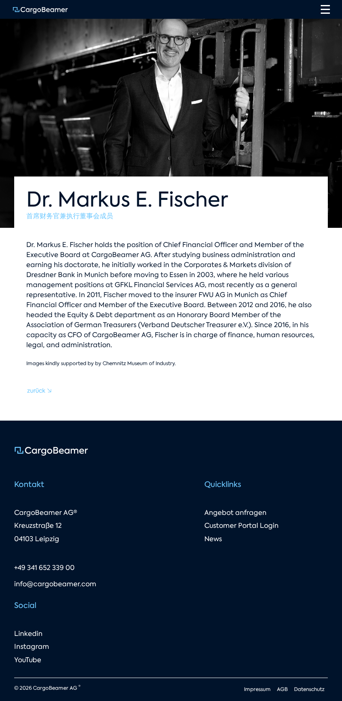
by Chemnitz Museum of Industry (135, 363)
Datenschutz (309, 689)
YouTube (27, 660)
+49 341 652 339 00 (44, 567)
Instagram (31, 646)
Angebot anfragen (235, 512)
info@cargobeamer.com (55, 584)
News (213, 539)
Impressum (257, 689)
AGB (282, 689)
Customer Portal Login (241, 525)
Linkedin (28, 633)
